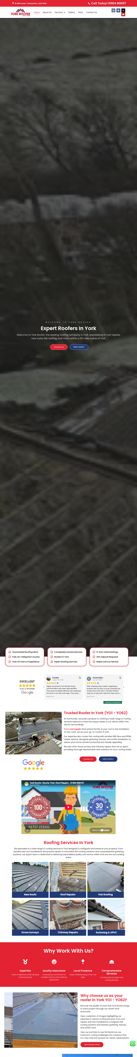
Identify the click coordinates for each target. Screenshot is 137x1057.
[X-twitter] (123, 10)
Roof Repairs (67, 894)
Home (37, 12)
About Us (47, 12)
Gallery (71, 12)
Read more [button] (50, 696)
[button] (123, 687)
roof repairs (75, 729)
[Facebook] (118, 10)
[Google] (113, 10)
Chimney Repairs (68, 932)
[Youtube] (123, 14)
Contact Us (91, 12)
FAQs (80, 12)
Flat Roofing (105, 894)
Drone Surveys (30, 932)
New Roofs (30, 894)
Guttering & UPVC (106, 932)
